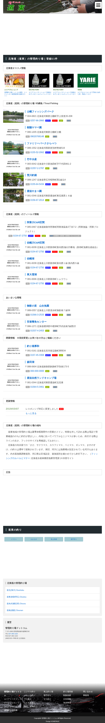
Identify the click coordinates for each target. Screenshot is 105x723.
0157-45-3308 (37, 355)
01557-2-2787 (37, 168)
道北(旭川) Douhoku (15, 590)
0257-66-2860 (37, 120)
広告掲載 (67, 699)
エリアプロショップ (12, 706)
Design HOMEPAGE (52, 721)
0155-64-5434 (37, 184)
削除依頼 (67, 695)
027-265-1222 (13, 634)
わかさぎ (34, 539)
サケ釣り (47, 699)
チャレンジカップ (11, 703)
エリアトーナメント (12, 699)
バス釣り (28, 699)
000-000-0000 (37, 371)
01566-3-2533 (37, 315)
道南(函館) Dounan (15, 610)
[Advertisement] (52, 34)
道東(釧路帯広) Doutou (16, 597)
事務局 (86, 695)
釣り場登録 (68, 692)
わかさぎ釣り (29, 703)
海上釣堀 (54, 539)
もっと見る (31, 413)
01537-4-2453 (37, 330)
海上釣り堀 (48, 692)
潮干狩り (74, 539)
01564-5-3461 (37, 387)
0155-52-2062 (37, 152)
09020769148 (37, 136)
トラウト (14, 539)
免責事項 (67, 703)
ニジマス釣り (29, 692)
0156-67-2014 (37, 200)
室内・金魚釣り (30, 706)
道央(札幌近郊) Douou (16, 603)
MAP (68, 120)
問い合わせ (88, 692)
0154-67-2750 (20, 236)
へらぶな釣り (29, 695)
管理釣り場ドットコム (49, 718)
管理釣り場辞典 (11, 710)
